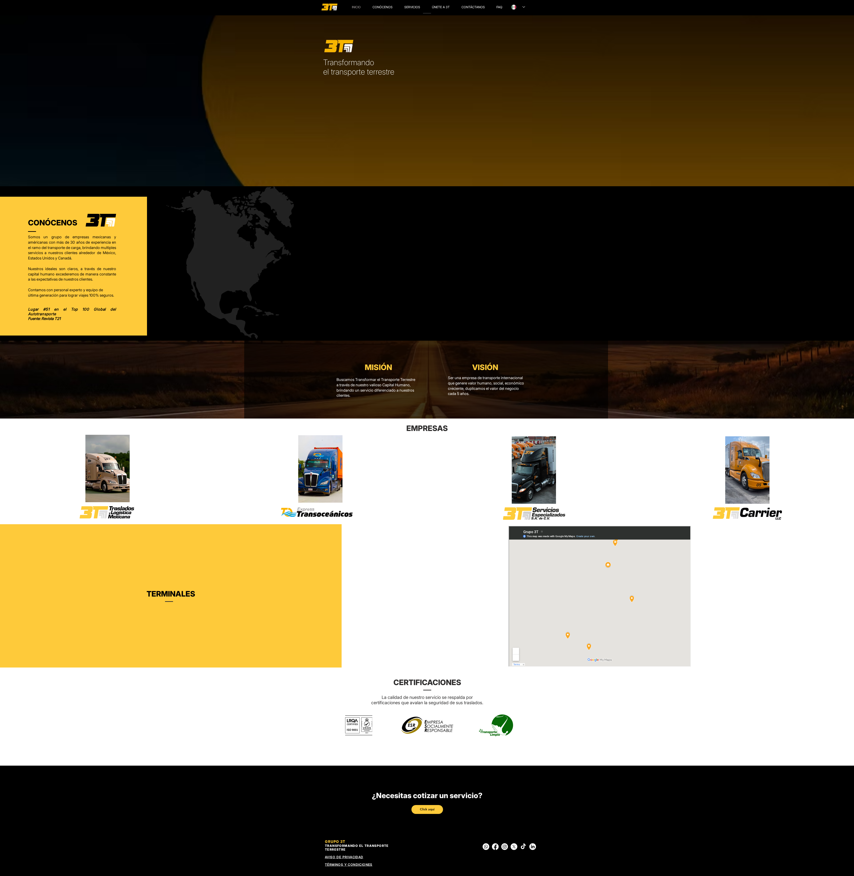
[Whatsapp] (486, 846)
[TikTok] (523, 846)
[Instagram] (504, 846)
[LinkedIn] (532, 846)
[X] (514, 846)
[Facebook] (495, 846)
